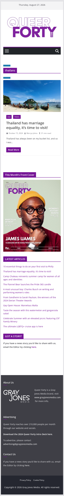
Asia (8, 117)
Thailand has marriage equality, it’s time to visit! (27, 125)
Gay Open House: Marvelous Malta (20, 305)
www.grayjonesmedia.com (47, 397)
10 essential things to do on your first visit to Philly (28, 266)
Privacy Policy (25, 480)
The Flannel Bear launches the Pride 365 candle (27, 284)
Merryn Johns (32, 133)
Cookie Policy (38, 480)
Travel (16, 117)
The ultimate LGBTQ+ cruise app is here (23, 326)
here (34, 347)
